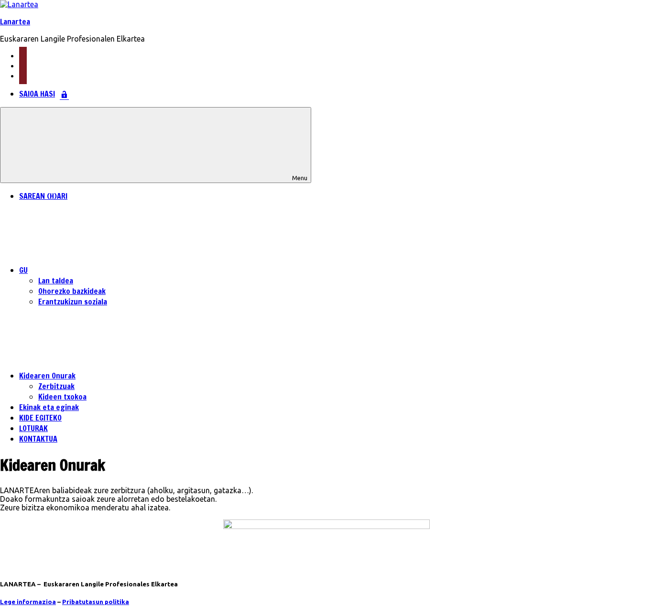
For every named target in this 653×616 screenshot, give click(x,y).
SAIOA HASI (37, 93)
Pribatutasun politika (95, 601)
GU (23, 270)
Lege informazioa (28, 601)
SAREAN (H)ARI (43, 196)
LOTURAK (33, 428)
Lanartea (15, 21)
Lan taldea (55, 280)
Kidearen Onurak (47, 375)
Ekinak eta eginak (49, 407)
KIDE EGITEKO (40, 417)
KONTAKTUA (38, 438)
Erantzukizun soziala (72, 301)
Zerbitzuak (56, 386)
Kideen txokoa (62, 396)
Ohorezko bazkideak (72, 291)
